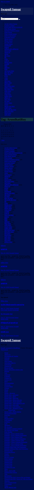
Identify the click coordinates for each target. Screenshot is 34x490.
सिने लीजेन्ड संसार (10, 86)
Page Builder (8, 432)
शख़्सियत (7, 68)
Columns (7, 376)
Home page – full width (12, 405)
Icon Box (7, 415)
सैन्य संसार (7, 81)
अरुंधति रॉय (4, 249)
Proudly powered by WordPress (10, 348)
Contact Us (8, 378)
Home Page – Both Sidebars (13, 401)
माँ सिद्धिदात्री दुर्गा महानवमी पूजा (9, 323)
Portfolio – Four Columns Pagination (16, 435)
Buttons (7, 371)
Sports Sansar (9, 44)
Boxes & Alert (9, 368)
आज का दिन (8, 51)
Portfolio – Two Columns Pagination (15, 445)
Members (7, 425)
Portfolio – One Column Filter (13, 437)
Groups (7, 388)
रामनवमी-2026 (5, 332)
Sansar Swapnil (14, 308)
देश (5, 57)
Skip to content (5, 1)
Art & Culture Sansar (11, 24)
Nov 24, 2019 (5, 270)
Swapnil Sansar (11, 9)
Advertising (8, 364)
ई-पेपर (6, 76)
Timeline (7, 481)
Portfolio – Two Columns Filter (14, 444)
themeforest (8, 476)
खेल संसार (7, 56)
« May (3, 140)
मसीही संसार (8, 108)
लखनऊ (7, 47)
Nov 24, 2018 (5, 287)
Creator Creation (9, 25)
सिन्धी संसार (8, 113)
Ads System (8, 361)
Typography (8, 484)
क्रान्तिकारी (8, 46)
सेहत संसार (8, 100)
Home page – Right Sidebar (13, 412)
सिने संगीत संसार (9, 89)
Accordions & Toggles (11, 356)
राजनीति (7, 64)
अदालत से (7, 52)
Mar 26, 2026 (5, 335)
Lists (6, 423)
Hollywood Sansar (10, 36)
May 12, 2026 (5, 308)
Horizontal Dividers (10, 413)
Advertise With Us (10, 363)
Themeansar (4, 349)
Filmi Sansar (8, 32)
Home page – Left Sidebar (12, 407)
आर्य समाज (7, 93)
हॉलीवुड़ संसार (8, 88)
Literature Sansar (10, 37)
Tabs (6, 474)
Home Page (11, 410)
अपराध (6, 54)
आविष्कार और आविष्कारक (11, 49)
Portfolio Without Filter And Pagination (16, 449)
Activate (7, 358)
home (6, 391)
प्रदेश (6, 59)
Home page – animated (11, 395)
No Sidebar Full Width (11, 430)
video (6, 78)
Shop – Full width (10, 471)
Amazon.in (8, 366)
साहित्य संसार (8, 96)
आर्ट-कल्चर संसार (9, 71)
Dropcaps (7, 385)
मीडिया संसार (8, 83)
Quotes (7, 454)
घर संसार (7, 101)
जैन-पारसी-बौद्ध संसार (10, 110)
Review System (9, 457)
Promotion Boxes (10, 452)
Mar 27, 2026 (5, 326)
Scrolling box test (10, 467)
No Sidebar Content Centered (13, 428)
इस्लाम (6, 105)
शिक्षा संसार (8, 74)
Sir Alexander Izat (6, 314)
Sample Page (8, 460)
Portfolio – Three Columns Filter (14, 440)
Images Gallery (9, 418)
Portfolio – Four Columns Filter (14, 433)
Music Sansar (9, 41)
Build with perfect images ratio (14, 369)
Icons (6, 417)
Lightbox (7, 422)
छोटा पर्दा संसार (9, 73)
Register (7, 455)
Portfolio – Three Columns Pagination (16, 442)
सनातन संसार (8, 103)
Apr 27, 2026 (5, 317)
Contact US (8, 380)
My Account (8, 427)
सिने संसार (7, 84)
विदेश (6, 66)
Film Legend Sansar (11, 34)
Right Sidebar (9, 459)
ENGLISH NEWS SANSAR (13, 27)
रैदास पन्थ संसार (9, 111)
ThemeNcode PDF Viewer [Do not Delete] (17, 477)
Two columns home (10, 482)
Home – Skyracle (10, 393)
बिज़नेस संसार (8, 62)
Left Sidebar (8, 420)
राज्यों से (7, 61)
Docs (6, 381)
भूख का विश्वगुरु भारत (10, 487)
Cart (6, 373)
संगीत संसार (8, 91)
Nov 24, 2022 (5, 253)
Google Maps (9, 386)
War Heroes (8, 175)
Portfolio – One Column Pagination (15, 439)
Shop (6, 469)
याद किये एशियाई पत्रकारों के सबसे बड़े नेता (12, 305)
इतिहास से (7, 98)
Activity (7, 359)
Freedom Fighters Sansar (12, 30)
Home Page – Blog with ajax (13, 400)
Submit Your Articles (11, 472)
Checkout (7, 375)
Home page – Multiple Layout (14, 408)
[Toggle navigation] (1, 17)
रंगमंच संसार (8, 94)
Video (6, 486)
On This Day (8, 42)
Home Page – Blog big (11, 398)
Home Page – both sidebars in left (15, 403)
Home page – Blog (10, 396)
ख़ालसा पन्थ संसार (10, 106)
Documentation (9, 383)
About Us (7, 354)
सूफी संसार (8, 115)
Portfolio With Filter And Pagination (15, 447)
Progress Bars (9, 450)
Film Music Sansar (10, 29)
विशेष (6, 69)
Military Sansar (9, 166)
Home (6, 353)
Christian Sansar (9, 149)
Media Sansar (9, 39)
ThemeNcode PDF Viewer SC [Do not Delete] (19, 479)
